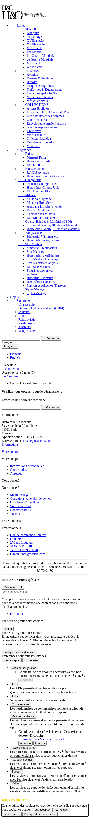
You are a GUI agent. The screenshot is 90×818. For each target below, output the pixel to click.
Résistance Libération (41, 142)
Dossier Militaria (38, 210)
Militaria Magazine (39, 199)
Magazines (20, 150)
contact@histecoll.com (36, 441)
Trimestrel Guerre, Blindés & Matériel (52, 225)
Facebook (16, 613)
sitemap (15, 513)
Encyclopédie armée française (46, 123)
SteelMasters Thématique (43, 259)
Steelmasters (26, 323)
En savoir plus (28, 739)
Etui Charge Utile (38, 191)
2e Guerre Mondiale (40, 59)
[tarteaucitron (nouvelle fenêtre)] (14, 802)
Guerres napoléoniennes (43, 127)
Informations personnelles (27, 466)
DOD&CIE (18, 539)
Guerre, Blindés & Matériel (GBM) (45, 221)
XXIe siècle (34, 67)
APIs (15, 684)
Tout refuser (31, 660)
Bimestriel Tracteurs (40, 278)
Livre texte (34, 131)
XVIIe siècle (35, 40)
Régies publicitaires (23, 747)
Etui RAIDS (35, 165)
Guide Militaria (37, 119)
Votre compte (10, 451)
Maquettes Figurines (40, 86)
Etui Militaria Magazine (42, 217)
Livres (17, 25)
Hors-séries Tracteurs (41, 282)
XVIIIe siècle (36, 44)
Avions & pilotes (38, 108)
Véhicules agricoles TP (42, 93)
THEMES (28, 70)
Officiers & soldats (39, 138)
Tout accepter (11, 660)
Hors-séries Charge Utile (43, 187)
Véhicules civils (37, 101)
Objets (14, 297)
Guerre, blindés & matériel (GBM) (41, 308)
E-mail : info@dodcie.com (27, 554)
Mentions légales (21, 495)
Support (16, 771)
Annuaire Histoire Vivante (44, 206)
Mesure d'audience (23, 716)
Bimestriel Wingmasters (42, 236)
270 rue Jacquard (21, 542)
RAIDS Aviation (38, 172)
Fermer (7, 628)
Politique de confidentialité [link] (19, 652)
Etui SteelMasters (38, 266)
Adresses (16, 473)
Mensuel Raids (36, 157)
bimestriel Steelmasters (42, 248)
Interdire (40, 743)
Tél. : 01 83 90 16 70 (24, 550)
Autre (15, 696)
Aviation (32, 74)
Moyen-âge (34, 37)
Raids (25, 153)
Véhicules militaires (40, 97)
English (15, 357)
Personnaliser (11, 814)
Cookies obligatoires (24, 668)
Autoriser (25, 679)
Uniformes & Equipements (44, 89)
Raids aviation (31, 168)
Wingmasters (26, 331)
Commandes (18, 469)
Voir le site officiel (52, 739)
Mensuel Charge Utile (41, 184)
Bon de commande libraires (28, 535)
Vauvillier (33, 146)
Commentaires (20, 704)
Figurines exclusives (40, 270)
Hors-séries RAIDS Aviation (46, 176)
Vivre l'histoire (36, 135)
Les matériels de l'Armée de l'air (48, 112)
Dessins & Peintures (40, 78)
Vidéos (16, 783)
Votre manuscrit (20, 506)
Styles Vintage (31, 289)
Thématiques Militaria (41, 214)
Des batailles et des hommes (45, 116)
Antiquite (33, 33)
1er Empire (34, 52)
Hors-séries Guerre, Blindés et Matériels (53, 229)
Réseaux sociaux (22, 759)
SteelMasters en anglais (42, 263)
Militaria (27, 195)
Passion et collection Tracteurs (47, 285)
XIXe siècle (34, 48)
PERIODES (29, 29)
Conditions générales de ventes (30, 498)
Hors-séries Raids (38, 161)
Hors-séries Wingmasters (43, 240)
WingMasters (30, 233)
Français (15, 354)
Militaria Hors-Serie (40, 202)
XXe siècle (34, 63)
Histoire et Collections (24, 502)
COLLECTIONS (33, 104)
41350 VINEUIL (21, 546)
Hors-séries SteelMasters (43, 255)
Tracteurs (27, 274)
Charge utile (29, 180)
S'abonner (20, 300)
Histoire (32, 82)
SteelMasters (30, 244)
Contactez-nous (20, 510)
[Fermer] (3, 625)
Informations (10, 444)
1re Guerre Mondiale (40, 55)
